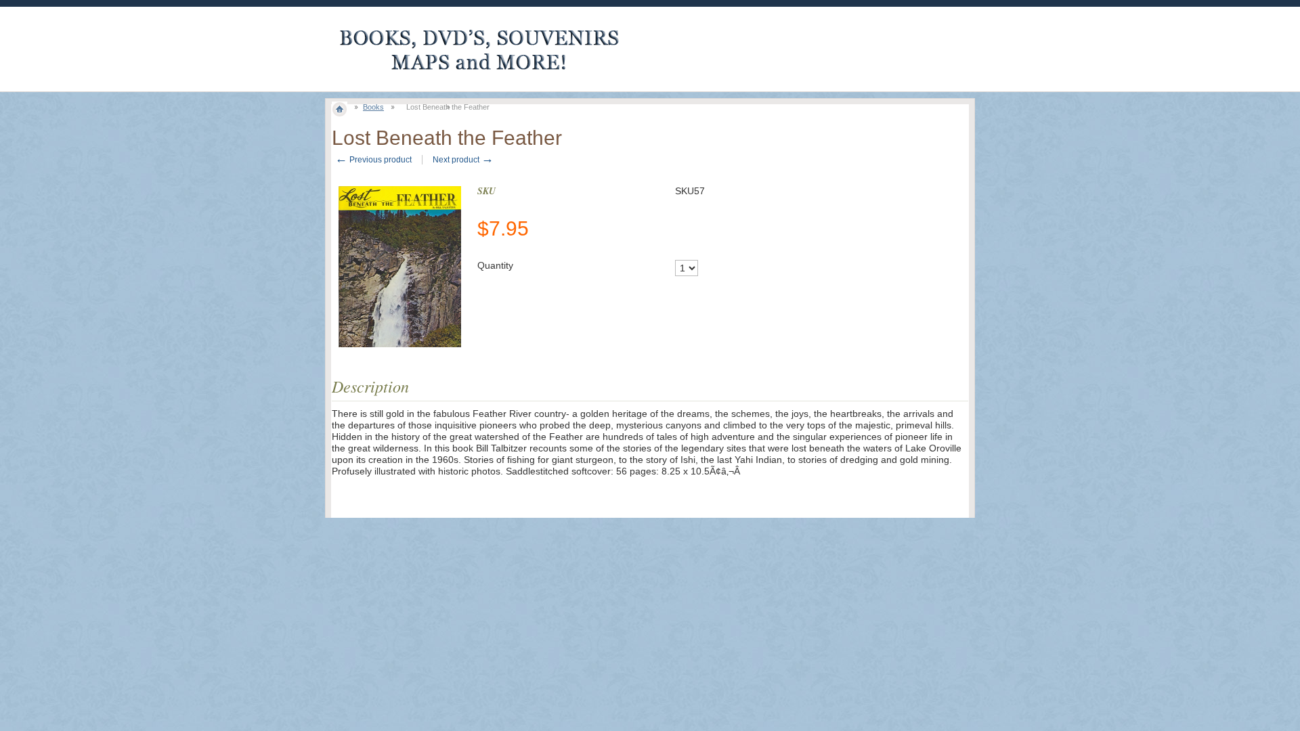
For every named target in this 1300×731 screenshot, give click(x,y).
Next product (463, 159)
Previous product (373, 159)
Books (373, 107)
